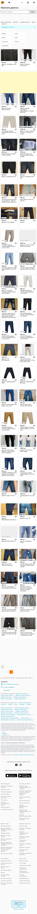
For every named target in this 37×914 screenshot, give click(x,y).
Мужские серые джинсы (6, 698)
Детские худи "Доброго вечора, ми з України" (25, 811)
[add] (22, 3)
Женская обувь (5, 794)
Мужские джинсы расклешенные (25, 719)
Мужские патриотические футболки (23, 833)
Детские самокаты (24, 800)
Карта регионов (23, 860)
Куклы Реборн (5, 858)
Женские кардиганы (6, 792)
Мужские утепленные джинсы (8, 714)
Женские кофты (5, 807)
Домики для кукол (6, 826)
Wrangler (5, 733)
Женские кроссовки (24, 783)
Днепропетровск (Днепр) (25, 702)
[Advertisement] (18, 17)
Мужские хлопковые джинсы (8, 716)
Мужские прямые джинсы (7, 695)
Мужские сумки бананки (23, 850)
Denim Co (5, 735)
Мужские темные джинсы (7, 711)
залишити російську (18, 909)
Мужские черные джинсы (21, 709)
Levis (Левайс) (15, 754)
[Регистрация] (34, 3)
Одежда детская (5, 833)
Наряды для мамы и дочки (25, 797)
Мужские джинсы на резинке (8, 719)
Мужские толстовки (24, 847)
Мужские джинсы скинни (21, 693)
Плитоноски (4, 800)
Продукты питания (6, 860)
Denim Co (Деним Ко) (29, 754)
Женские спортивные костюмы (7, 786)
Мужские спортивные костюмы (25, 829)
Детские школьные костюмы (6, 839)
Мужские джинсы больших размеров (10, 718)
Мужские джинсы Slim (6, 697)
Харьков (29, 704)
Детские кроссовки (6, 878)
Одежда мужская (25, 22)
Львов (15, 704)
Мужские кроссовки (24, 823)
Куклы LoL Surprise (24, 802)
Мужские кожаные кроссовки (24, 837)
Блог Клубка (22, 863)
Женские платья (5, 789)
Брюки (33, 22)
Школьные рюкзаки (6, 880)
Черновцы (22, 704)
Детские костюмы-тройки (6, 836)
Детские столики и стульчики (24, 819)
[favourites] (9, 3)
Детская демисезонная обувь (25, 815)
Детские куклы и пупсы (5, 867)
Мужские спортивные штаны (25, 844)
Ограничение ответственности (24, 872)
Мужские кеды (23, 826)
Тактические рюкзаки (7, 809)
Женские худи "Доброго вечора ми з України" (25, 787)
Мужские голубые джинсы (20, 697)
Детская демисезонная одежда (23, 806)
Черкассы (3, 704)
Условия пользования (23, 875)
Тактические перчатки (22, 841)
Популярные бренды (25, 865)
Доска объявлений (6, 22)
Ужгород (10, 704)
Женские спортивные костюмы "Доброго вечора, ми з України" (25, 792)
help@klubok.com (24, 878)
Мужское (15, 22)
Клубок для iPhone (24, 880)
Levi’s (4, 732)
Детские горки (5, 823)
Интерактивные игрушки (5, 875)
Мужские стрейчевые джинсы (23, 695)
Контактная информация (23, 868)
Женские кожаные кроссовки (6, 797)
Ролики (3, 872)
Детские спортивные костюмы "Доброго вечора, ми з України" (6, 849)
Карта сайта (22, 858)
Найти (33, 12)
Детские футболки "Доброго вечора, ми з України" (6, 844)
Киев (15, 702)
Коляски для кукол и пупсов (6, 863)
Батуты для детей (6, 870)
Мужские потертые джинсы (21, 713)
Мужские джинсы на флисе (24, 714)
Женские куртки (5, 783)
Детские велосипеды (7, 853)
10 (7, 672)
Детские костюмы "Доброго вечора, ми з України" (6, 829)
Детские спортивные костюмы (6, 883)
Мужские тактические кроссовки (25, 854)
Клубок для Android (24, 883)
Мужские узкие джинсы (20, 698)
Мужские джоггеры (25, 718)
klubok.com (2, 2)
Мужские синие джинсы (6, 707)
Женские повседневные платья (5, 804)
